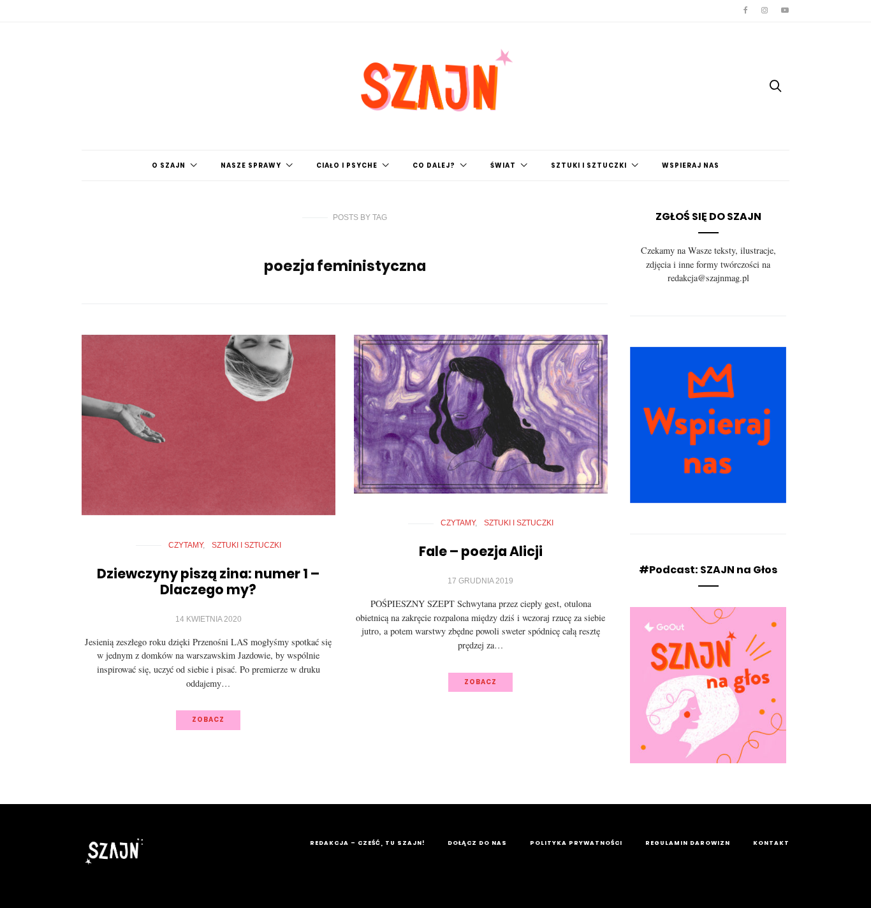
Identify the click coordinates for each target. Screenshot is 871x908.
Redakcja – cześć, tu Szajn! (367, 843)
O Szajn (169, 165)
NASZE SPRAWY (251, 165)
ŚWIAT (503, 165)
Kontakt (771, 843)
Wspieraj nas (690, 165)
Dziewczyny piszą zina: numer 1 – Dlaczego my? (208, 581)
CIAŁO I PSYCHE (346, 165)
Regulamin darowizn (687, 843)
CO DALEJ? (434, 165)
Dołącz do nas (477, 843)
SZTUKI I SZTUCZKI (589, 165)
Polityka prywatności (576, 843)
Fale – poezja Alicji (481, 551)
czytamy (185, 545)
